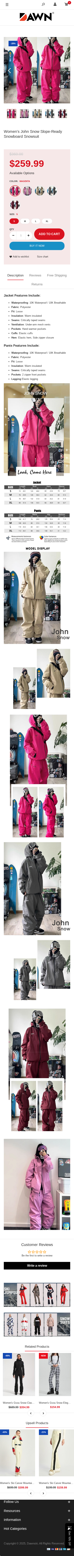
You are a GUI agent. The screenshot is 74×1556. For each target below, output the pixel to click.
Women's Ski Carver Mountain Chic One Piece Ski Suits (31, 1483)
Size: (13, 214)
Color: (19, 181)
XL (47, 221)
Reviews (35, 275)
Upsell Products (37, 1423)
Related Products (37, 1346)
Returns (37, 284)
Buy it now (37, 245)
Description (15, 275)
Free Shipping (57, 275)
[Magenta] (14, 190)
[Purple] (27, 190)
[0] (66, 4)
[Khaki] (39, 190)
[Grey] (51, 190)
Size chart (42, 256)
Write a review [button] (37, 1265)
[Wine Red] (14, 204)
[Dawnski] (37, 17)
